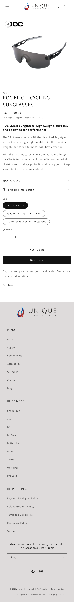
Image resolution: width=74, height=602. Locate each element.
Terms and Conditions (20, 514)
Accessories (14, 363)
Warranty (12, 371)
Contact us (63, 271)
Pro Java (12, 475)
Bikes (10, 339)
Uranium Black (15, 205)
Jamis (10, 459)
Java (9, 419)
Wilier (10, 451)
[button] (7, 6)
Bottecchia (13, 443)
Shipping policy (56, 594)
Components (14, 355)
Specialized (13, 410)
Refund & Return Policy (20, 506)
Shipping (18, 118)
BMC (9, 427)
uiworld (21, 589)
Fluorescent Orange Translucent (26, 221)
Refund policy (57, 589)
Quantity (7, 229)
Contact (11, 380)
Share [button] (10, 285)
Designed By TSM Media (36, 589)
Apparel (11, 347)
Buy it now (37, 260)
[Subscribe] (63, 557)
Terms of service (37, 594)
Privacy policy (20, 594)
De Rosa (12, 435)
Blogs (10, 388)
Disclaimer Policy (17, 522)
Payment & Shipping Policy (22, 498)
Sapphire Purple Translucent (24, 213)
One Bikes (12, 467)
